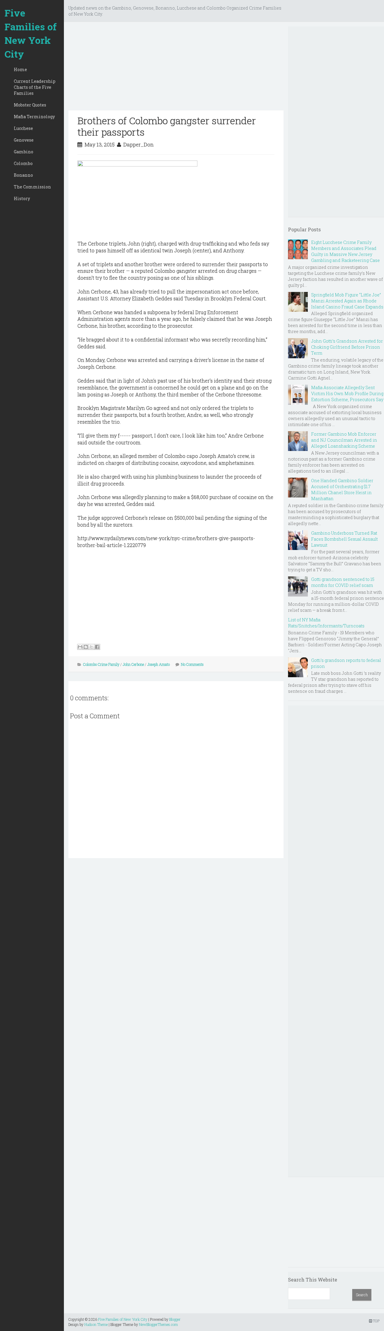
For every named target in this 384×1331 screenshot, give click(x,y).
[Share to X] (91, 647)
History (22, 198)
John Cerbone (133, 664)
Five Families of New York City (30, 33)
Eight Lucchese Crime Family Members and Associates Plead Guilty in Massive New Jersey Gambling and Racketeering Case (345, 251)
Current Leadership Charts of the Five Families (35, 87)
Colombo (23, 163)
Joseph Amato (158, 664)
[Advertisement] (176, 68)
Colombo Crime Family (101, 664)
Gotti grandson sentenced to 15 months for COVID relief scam (342, 582)
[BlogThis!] (86, 647)
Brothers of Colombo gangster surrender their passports (166, 126)
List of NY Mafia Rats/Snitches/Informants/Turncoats (326, 623)
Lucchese (23, 128)
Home (20, 69)
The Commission (32, 187)
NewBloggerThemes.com (158, 1324)
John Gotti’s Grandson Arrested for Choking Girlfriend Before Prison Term (347, 347)
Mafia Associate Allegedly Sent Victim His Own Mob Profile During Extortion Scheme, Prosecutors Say (347, 393)
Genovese (24, 140)
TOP (376, 1320)
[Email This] (80, 647)
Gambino (23, 152)
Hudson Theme (96, 1324)
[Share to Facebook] (97, 647)
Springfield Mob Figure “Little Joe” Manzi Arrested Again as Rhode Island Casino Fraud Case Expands (347, 301)
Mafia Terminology (34, 116)
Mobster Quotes (30, 105)
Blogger (175, 1319)
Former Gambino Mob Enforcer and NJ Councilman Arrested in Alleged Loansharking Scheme (344, 440)
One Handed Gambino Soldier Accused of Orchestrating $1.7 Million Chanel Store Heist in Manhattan (342, 489)
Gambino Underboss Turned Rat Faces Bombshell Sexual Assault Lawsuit (344, 539)
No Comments (192, 664)
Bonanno (23, 175)
